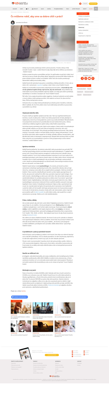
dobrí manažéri (39, 192)
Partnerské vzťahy (81, 88)
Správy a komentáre (83, 30)
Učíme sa (80, 33)
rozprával (40, 85)
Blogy (42, 8)
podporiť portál (93, 3)
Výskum (79, 94)
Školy (67, 8)
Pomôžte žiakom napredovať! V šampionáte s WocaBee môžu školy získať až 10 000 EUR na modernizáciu (87, 59)
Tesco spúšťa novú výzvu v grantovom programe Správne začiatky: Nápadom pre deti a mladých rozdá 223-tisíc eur (85, 52)
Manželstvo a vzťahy (83, 24)
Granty (85, 8)
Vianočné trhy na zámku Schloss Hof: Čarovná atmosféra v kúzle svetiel (87, 64)
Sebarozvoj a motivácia (16, 12)
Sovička (49, 8)
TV (28, 8)
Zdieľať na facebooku (20, 297)
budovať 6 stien (32, 215)
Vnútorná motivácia (53, 285)
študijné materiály (58, 8)
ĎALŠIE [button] (90, 8)
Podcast (35, 8)
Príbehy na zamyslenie (84, 16)
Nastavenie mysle (88, 91)
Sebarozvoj (25, 12)
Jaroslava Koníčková (21, 22)
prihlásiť (85, 3)
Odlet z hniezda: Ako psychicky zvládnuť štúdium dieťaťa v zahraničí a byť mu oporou (87, 46)
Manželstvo (79, 91)
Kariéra (24, 291)
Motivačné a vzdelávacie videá (85, 21)
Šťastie (89, 88)
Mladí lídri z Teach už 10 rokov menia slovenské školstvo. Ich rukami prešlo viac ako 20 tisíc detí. (87, 70)
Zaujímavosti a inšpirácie (84, 36)
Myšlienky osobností (83, 19)
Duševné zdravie (86, 94)
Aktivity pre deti (76, 8)
